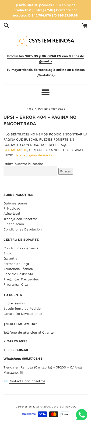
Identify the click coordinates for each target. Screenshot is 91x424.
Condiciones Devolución (23, 229)
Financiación (14, 224)
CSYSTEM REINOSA (64, 406)
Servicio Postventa (18, 274)
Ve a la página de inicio (33, 155)
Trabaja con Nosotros (20, 219)
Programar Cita (16, 284)
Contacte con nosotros (27, 381)
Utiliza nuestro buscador (23, 164)
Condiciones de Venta (21, 248)
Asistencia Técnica (18, 269)
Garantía (10, 258)
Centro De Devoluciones (23, 314)
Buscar (65, 171)
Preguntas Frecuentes (21, 279)
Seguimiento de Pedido (22, 308)
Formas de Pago (16, 264)
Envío (8, 253)
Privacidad (12, 208)
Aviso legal (12, 213)
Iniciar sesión (14, 303)
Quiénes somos (16, 203)
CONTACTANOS (15, 150)
